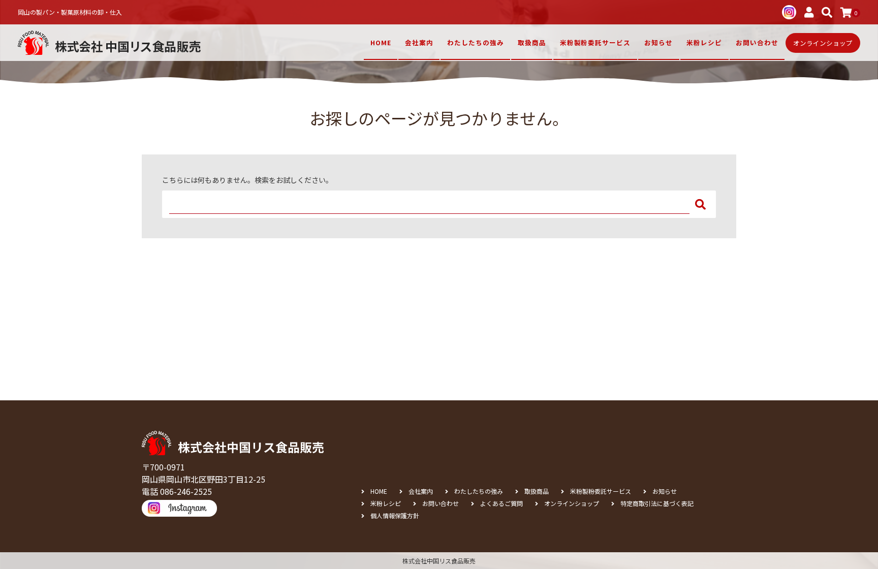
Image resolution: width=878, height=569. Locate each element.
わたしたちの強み (475, 42)
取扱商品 (532, 42)
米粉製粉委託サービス (595, 42)
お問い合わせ (440, 503)
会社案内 (419, 42)
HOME (380, 42)
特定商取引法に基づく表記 (657, 503)
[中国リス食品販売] (109, 42)
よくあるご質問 (501, 503)
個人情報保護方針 (394, 516)
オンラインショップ (571, 503)
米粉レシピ (704, 42)
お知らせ (658, 42)
